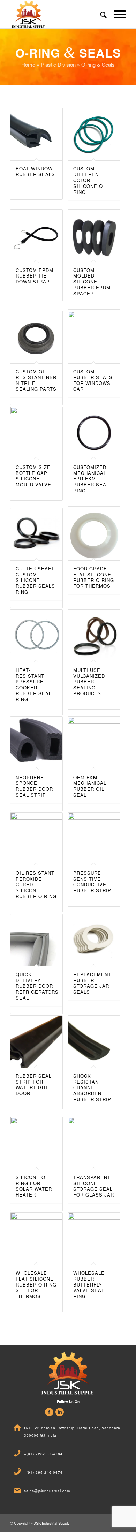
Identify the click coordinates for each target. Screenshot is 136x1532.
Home (28, 64)
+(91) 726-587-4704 (43, 1453)
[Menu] (116, 14)
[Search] (100, 14)
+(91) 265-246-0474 (43, 1472)
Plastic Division (58, 64)
